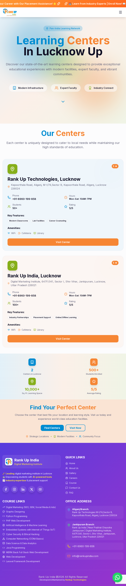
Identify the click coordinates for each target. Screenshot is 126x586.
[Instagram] (14, 489)
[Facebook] (5, 489)
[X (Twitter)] (31, 489)
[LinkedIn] (23, 489)
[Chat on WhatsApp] (117, 577)
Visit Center (63, 242)
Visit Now (75, 427)
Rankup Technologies (75, 580)
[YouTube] (40, 489)
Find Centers (52, 427)
